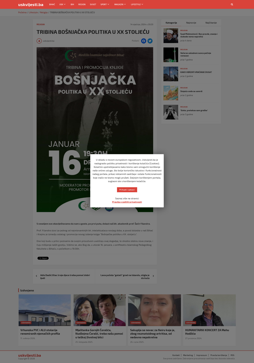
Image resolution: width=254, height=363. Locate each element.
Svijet (93, 4)
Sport (104, 4)
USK (61, 4)
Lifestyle (136, 4)
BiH (72, 4)
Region (82, 4)
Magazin (118, 4)
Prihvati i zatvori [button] (127, 189)
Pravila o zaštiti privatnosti (127, 201)
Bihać (52, 4)
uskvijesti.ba (30, 4)
